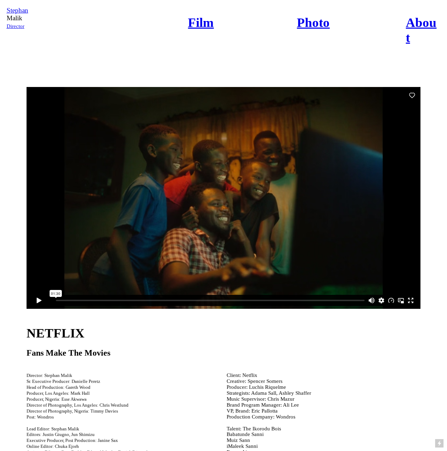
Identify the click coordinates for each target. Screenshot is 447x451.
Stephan (17, 10)
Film (201, 22)
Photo (313, 22)
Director (15, 26)
